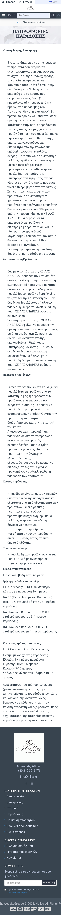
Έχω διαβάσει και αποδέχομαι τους (23, 891)
